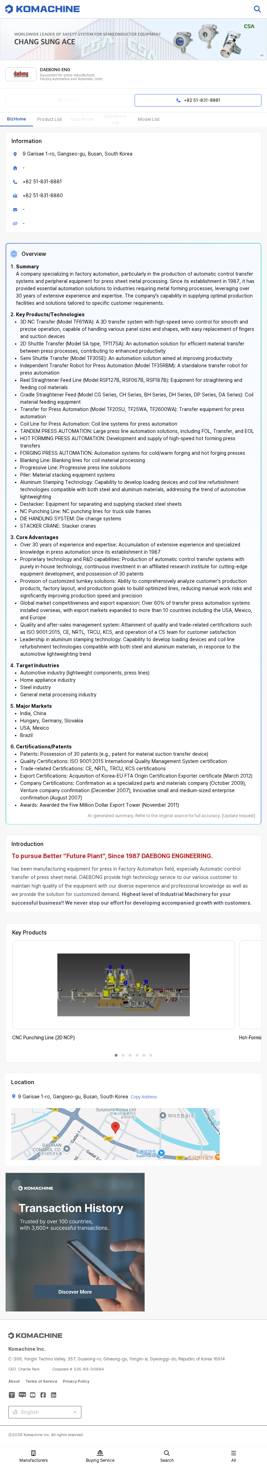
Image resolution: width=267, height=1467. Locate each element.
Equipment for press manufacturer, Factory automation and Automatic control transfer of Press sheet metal (72, 77)
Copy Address (144, 1097)
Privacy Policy (76, 1381)
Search (167, 1460)
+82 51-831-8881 (42, 181)
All (233, 1460)
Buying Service (100, 1460)
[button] (248, 1407)
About (14, 1381)
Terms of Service (41, 1381)
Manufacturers (33, 1460)
